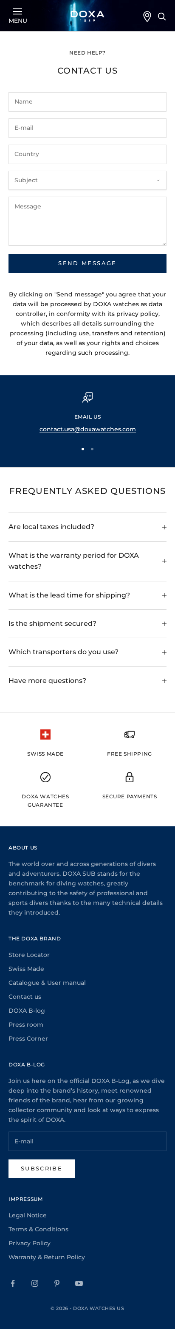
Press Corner (28, 1038)
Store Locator (29, 955)
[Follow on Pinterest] (57, 1283)
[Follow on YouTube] (79, 1283)
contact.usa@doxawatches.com (88, 429)
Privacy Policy (29, 1243)
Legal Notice (27, 1215)
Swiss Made (26, 969)
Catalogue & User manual (47, 982)
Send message (87, 263)
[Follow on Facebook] (12, 1283)
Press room (25, 1024)
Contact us (24, 996)
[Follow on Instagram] (35, 1283)
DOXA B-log (26, 1010)
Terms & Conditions (38, 1229)
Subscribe (41, 1168)
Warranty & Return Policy (46, 1257)
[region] (87, 413)
